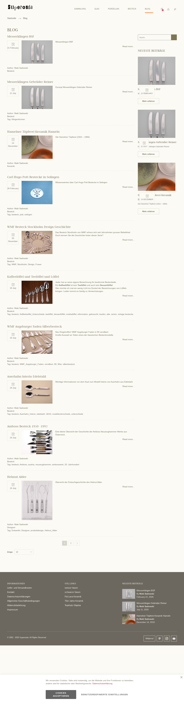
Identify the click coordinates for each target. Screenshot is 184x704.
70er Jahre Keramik (74, 601)
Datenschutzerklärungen (18, 596)
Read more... (128, 46)
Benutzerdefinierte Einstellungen (104, 694)
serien (114, 314)
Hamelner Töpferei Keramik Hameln (33, 132)
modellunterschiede (61, 414)
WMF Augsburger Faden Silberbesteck (34, 326)
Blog (25, 18)
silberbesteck (69, 364)
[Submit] (174, 37)
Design (31, 264)
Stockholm (22, 264)
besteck (15, 214)
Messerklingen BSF (20, 36)
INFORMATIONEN (16, 583)
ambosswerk (58, 464)
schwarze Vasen (72, 592)
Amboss (23, 464)
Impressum (12, 609)
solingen (28, 214)
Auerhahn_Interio (28, 414)
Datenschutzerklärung (102, 683)
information (83, 314)
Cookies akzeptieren (61, 694)
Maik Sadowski (21, 68)
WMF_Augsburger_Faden (32, 364)
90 (55, 364)
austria (31, 464)
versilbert (49, 364)
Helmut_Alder (51, 530)
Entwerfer (16, 530)
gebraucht (93, 314)
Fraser (39, 264)
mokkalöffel (71, 314)
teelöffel (49, 314)
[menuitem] (81, 8)
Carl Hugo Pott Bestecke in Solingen (33, 177)
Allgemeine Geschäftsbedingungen (23, 601)
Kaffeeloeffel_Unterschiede (32, 314)
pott (21, 214)
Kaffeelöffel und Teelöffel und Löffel (33, 277)
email (174, 638)
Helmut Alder (16, 477)
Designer (11, 527)
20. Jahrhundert (72, 464)
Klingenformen (18, 119)
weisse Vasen (71, 588)
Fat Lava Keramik (73, 596)
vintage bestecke (125, 314)
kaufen (102, 314)
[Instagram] (167, 638)
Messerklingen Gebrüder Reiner (30, 82)
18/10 (48, 414)
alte (108, 314)
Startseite (11, 18)
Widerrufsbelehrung (16, 605)
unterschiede (77, 414)
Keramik (11, 166)
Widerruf (149, 638)
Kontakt (10, 592)
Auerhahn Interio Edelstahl (26, 376)
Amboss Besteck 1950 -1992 (27, 426)
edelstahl (41, 414)
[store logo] (20, 9)
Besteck (10, 71)
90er (60, 364)
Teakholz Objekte (73, 605)
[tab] (168, 9)
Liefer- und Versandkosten (19, 588)
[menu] (113, 8)
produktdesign (37, 530)
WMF (14, 264)
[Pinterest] (159, 639)
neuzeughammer (43, 464)
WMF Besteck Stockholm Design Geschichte (39, 227)
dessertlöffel (59, 314)
